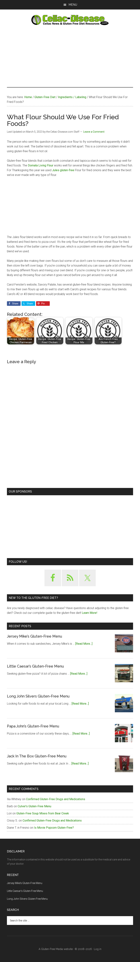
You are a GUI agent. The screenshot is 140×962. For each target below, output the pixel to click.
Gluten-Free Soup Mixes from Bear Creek (42, 813)
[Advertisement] (70, 56)
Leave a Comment (93, 131)
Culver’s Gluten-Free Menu (34, 806)
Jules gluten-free (63, 170)
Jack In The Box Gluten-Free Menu (37, 756)
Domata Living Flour (41, 165)
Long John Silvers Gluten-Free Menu (38, 696)
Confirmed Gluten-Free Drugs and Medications (55, 799)
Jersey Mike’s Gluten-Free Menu (34, 636)
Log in (97, 949)
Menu (73, 4)
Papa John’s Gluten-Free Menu (33, 726)
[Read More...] (83, 643)
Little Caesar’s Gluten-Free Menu (35, 666)
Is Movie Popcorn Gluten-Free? (54, 827)
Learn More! (89, 613)
